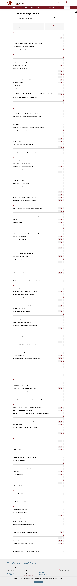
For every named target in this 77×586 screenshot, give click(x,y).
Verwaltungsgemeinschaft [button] (14, 7)
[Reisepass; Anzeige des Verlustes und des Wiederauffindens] (38, 446)
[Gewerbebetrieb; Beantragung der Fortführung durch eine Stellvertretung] (38, 247)
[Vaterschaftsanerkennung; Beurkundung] (38, 509)
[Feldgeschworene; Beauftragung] (38, 160)
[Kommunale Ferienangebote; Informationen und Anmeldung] (38, 294)
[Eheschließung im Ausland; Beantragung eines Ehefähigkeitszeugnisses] (38, 130)
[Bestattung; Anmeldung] (38, 85)
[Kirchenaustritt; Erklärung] (38, 288)
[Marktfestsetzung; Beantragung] (38, 355)
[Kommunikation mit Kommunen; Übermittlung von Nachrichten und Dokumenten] (38, 328)
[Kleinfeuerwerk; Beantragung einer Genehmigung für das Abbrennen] (38, 291)
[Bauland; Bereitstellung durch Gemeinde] (38, 62)
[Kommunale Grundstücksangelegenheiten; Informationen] (38, 305)
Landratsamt (42, 572)
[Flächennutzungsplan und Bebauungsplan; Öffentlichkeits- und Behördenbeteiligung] (38, 177)
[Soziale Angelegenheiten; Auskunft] (38, 460)
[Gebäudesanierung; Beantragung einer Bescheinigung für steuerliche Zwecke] (38, 214)
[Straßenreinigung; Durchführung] (38, 485)
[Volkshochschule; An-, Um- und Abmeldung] (38, 518)
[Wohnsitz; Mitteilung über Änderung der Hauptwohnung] (38, 543)
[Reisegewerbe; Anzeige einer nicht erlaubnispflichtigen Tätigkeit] (38, 443)
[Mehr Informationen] (63, 35)
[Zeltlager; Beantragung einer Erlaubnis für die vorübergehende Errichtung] (38, 551)
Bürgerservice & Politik (12, 9)
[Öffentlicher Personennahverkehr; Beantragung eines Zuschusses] (38, 391)
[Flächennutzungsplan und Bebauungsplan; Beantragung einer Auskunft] (38, 174)
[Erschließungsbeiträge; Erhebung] (38, 147)
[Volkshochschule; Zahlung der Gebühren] (38, 521)
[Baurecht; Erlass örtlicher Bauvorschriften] (38, 68)
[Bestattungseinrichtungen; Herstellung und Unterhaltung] (38, 88)
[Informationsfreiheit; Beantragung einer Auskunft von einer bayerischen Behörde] (38, 280)
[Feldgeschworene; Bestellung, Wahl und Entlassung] (38, 163)
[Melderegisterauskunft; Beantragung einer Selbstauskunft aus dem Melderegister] (38, 364)
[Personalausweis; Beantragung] (38, 424)
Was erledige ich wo (21, 9)
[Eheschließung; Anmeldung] (38, 135)
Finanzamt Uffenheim (43, 574)
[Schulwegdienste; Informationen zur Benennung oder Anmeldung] (38, 457)
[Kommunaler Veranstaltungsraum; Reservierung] (38, 319)
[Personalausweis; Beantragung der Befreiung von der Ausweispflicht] (38, 427)
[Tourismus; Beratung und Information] (38, 493)
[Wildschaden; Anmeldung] (38, 535)
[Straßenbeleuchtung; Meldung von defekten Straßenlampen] (38, 480)
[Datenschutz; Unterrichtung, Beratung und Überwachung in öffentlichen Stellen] (38, 116)
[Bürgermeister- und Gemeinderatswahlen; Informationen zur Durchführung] (38, 100)
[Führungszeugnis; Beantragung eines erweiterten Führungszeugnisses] (38, 194)
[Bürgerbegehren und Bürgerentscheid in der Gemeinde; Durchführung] (38, 97)
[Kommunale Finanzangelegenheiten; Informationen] (38, 300)
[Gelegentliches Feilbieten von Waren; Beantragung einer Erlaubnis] (38, 228)
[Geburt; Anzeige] (38, 219)
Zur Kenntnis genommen (38, 582)
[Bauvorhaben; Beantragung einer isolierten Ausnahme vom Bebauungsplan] (38, 74)
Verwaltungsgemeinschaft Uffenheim (22, 563)
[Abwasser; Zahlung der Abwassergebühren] (38, 40)
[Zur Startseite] (7, 9)
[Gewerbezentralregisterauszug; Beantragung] (38, 256)
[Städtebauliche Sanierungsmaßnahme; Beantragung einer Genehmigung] (38, 466)
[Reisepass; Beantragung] (38, 449)
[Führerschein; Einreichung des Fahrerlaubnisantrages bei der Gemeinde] (38, 189)
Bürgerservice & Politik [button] (28, 7)
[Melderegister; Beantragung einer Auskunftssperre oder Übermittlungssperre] (38, 358)
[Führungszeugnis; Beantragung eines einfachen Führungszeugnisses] (38, 191)
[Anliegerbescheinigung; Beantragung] (38, 49)
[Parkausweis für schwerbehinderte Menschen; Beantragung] (38, 410)
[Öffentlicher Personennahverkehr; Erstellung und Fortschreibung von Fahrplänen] (38, 394)
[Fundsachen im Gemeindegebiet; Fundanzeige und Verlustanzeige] (38, 200)
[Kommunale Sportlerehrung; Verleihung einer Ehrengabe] (38, 314)
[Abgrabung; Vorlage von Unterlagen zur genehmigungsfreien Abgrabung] (38, 37)
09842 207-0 (11, 572)
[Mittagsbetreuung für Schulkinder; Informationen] (38, 366)
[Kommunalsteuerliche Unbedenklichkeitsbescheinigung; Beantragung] (38, 325)
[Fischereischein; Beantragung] (38, 172)
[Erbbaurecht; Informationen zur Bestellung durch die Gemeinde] (38, 144)
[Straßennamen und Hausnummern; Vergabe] (38, 482)
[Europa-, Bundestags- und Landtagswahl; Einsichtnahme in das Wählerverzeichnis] (38, 152)
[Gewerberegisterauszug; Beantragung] (38, 250)
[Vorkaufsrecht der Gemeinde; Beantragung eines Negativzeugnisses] (38, 524)
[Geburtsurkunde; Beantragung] (38, 222)
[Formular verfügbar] (61, 38)
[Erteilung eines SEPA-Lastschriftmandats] (38, 150)
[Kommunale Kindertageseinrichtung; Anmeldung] (38, 311)
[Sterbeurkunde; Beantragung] (38, 474)
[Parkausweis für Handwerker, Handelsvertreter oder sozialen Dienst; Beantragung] (38, 407)
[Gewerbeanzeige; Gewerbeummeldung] (38, 242)
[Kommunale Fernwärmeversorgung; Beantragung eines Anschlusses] (38, 297)
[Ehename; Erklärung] (38, 124)
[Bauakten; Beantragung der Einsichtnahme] (38, 57)
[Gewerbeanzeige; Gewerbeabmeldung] (38, 236)
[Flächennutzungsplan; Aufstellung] (38, 180)
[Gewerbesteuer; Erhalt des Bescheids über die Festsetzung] (38, 253)
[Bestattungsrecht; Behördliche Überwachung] (38, 91)
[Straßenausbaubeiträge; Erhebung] (38, 477)
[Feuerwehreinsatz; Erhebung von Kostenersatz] (38, 169)
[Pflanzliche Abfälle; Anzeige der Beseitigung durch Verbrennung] (38, 433)
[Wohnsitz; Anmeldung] (38, 540)
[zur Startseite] (15, 3)
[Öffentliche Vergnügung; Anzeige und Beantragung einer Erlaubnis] (38, 388)
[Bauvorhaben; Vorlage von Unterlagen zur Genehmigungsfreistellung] (38, 79)
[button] (76, 11)
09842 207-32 (11, 573)
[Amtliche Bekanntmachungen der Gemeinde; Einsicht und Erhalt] (38, 46)
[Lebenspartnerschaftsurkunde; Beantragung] (38, 341)
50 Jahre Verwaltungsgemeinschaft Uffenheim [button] (47, 7)
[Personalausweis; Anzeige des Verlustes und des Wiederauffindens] (38, 421)
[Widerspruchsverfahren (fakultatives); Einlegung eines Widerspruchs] (38, 532)
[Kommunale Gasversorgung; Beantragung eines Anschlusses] (38, 302)
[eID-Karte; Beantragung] (38, 141)
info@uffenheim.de (12, 574)
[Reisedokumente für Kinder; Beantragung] (38, 441)
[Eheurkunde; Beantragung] (38, 138)
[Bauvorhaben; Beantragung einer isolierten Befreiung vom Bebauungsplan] (38, 76)
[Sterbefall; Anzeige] (38, 471)
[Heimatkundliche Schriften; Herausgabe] (38, 270)
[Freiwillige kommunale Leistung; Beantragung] (38, 183)
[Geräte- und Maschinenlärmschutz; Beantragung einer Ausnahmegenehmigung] (38, 230)
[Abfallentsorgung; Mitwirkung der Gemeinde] (38, 35)
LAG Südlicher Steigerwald (44, 576)
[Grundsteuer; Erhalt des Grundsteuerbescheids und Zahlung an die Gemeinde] (38, 262)
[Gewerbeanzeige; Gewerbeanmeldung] (38, 239)
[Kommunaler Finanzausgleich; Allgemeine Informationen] (38, 317)
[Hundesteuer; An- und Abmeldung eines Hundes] (38, 272)
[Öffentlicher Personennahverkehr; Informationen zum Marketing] (38, 396)
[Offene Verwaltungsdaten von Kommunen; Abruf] (38, 382)
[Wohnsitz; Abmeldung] (38, 538)
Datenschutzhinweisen (51, 579)
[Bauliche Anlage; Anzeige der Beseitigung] (38, 65)
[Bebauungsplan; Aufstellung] (38, 82)
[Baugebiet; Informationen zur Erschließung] (38, 60)
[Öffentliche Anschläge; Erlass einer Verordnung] (38, 385)
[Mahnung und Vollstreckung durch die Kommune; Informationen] (38, 352)
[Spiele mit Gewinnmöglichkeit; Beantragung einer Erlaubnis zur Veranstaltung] (38, 463)
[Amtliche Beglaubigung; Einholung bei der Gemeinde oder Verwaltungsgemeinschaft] (38, 43)
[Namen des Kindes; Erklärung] (38, 374)
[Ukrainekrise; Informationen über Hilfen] (38, 501)
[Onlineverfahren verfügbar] (59, 71)
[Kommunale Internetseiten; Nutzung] (38, 308)
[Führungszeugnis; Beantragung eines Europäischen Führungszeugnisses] (38, 197)
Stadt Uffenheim (42, 570)
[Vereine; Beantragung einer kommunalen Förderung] (38, 512)
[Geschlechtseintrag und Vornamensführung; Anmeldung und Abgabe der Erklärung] (38, 233)
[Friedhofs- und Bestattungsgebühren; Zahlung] (38, 186)
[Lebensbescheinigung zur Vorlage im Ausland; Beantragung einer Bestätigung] (38, 339)
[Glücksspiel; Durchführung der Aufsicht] (38, 259)
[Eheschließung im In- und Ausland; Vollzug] (38, 133)
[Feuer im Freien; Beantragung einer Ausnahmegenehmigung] (38, 166)
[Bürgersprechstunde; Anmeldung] (38, 103)
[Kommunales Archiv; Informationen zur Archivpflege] (38, 322)
